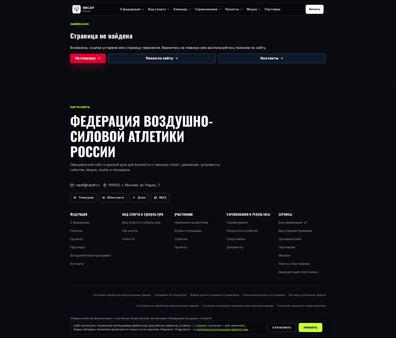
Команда (180, 9)
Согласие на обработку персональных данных (168, 305)
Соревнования (206, 9)
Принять (310, 327)
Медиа (252, 9)
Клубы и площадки (187, 230)
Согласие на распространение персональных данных (238, 305)
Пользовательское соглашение (264, 295)
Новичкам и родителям (191, 222)
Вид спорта (157, 9)
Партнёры (272, 9)
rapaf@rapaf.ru (87, 185)
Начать (314, 9)
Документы (234, 247)
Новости (128, 239)
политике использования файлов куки (222, 329)
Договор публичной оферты (307, 295)
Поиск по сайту (159, 58)
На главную (85, 58)
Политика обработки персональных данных (122, 295)
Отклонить (281, 327)
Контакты (269, 58)
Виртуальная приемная (295, 230)
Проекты (232, 9)
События (180, 239)
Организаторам (290, 239)
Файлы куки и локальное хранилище (214, 295)
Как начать (130, 230)
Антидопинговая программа (90, 255)
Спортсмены (235, 239)
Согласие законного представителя (301, 305)
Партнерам (287, 247)
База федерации (290, 222)
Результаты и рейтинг (242, 230)
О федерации (130, 9)
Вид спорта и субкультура (141, 222)
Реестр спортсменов (294, 263)
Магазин (284, 255)
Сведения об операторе (170, 295)
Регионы (76, 230)
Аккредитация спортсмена (298, 272)
